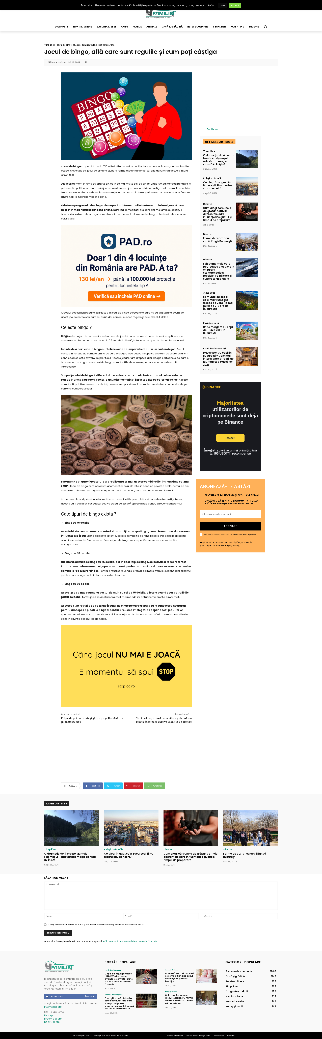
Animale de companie (114, 995)
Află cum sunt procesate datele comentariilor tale (130, 941)
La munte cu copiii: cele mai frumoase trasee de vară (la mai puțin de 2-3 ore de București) (218, 303)
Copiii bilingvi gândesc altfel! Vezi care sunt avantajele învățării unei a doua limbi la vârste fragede (119, 979)
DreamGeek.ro (53, 1018)
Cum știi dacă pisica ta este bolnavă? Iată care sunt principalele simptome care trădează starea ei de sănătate (119, 1003)
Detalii (222, 5)
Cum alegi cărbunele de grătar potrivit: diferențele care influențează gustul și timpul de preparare (217, 214)
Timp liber (49, 44)
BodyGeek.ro (52, 1022)
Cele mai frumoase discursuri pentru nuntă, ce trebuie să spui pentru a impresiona (179, 999)
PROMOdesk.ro (53, 1006)
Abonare (230, 526)
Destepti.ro (50, 1015)
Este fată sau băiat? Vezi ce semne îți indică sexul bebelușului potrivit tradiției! (179, 977)
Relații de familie (212, 178)
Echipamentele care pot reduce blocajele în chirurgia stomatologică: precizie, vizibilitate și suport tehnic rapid (218, 271)
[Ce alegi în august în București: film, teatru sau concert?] (247, 186)
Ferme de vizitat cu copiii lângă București (217, 239)
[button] (265, 27)
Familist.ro (212, 129)
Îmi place (89, 996)
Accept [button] (235, 5)
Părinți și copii (211, 323)
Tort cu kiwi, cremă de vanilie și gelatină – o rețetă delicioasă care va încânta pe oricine (164, 719)
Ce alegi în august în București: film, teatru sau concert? (217, 185)
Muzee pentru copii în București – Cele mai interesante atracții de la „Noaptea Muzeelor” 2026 (218, 359)
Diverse (207, 204)
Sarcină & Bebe (171, 970)
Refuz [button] (211, 5)
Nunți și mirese (171, 992)
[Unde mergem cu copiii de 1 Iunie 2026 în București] (247, 331)
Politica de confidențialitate (243, 534)
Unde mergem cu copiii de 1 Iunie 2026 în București (218, 330)
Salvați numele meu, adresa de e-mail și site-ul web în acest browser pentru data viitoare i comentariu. (96, 924)
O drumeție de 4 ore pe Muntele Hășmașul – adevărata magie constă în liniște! (218, 159)
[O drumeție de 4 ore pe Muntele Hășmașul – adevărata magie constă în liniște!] (247, 159)
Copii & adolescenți (214, 348)
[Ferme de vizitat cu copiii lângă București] (247, 242)
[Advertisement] (126, 752)
